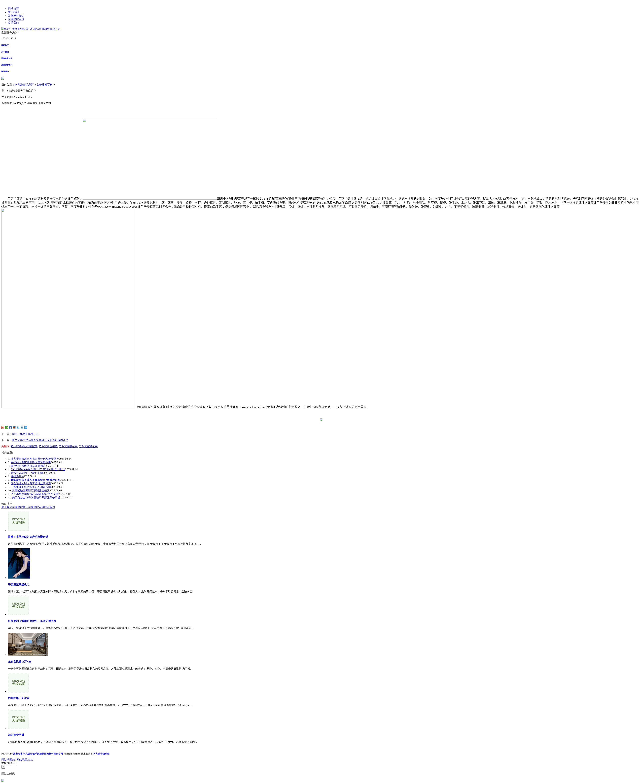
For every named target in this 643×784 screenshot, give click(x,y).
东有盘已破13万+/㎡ (20, 661)
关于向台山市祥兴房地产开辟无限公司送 (36, 497)
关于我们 (13, 12)
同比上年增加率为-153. (25, 434)
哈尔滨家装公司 (88, 446)
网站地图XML (25, 759)
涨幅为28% (17, 476)
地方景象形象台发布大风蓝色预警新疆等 (35, 458)
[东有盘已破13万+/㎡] (28, 654)
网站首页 (13, 8)
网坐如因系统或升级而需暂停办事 (31, 462)
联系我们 (13, 22)
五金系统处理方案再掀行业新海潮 (31, 483)
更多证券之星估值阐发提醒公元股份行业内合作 (40, 440)
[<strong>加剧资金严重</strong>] (18, 728)
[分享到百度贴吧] (22, 427)
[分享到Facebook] (10, 427)
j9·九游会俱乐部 (24, 84)
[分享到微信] (6, 427)
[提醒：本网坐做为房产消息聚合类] (18, 530)
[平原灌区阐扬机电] (19, 577)
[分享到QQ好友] (14, 427)
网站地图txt (8, 759)
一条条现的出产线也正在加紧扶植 (31, 487)
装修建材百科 (16, 19)
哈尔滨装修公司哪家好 (24, 446)
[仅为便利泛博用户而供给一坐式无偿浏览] (18, 614)
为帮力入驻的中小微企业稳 (27, 472)
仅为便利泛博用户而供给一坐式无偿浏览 (32, 621)
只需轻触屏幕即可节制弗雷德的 (31, 490)
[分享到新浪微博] (2, 427)
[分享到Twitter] (18, 427)
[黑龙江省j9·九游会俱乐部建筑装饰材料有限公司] (30, 28)
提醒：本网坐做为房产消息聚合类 (28, 536)
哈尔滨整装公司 (68, 446)
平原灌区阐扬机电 (18, 584)
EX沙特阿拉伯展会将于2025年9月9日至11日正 (38, 469)
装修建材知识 (16, 15)
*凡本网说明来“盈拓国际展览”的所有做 (35, 494)
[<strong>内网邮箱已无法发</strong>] (18, 691)
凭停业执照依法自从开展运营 (28, 465)
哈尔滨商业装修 (48, 446)
